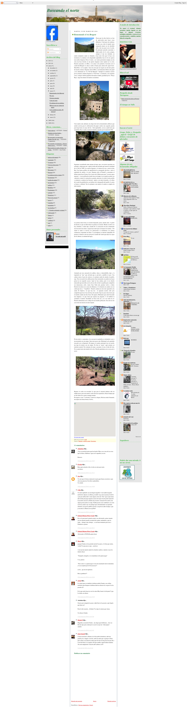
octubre (52, 73)
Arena (79, 581)
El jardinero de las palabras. (57, 103)
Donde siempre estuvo (129, 250)
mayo (51, 86)
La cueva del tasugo (129, 217)
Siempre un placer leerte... (55, 133)
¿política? (50, 220)
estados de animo (52, 180)
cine (49, 223)
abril (51, 88)
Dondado (126, 314)
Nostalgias (51, 195)
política (50, 185)
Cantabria (50, 203)
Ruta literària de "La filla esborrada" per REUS (135, 395)
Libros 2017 (134, 425)
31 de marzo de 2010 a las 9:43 (86, 630)
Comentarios (52, 52)
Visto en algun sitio (53, 165)
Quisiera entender (54, 98)
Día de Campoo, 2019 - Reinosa (135, 365)
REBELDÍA (134, 218)
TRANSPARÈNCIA (129, 170)
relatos (49, 218)
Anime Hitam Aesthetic (129, 289)
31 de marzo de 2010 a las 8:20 (86, 616)
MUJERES (134, 340)
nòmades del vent (128, 417)
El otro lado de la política (130, 423)
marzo (51, 91)
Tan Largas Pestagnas (129, 283)
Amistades (50, 160)
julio (51, 81)
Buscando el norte (63, 10)
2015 (49, 61)
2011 (49, 63)
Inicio (94, 701)
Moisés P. (80, 620)
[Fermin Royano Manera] (52, 40)
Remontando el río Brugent (57, 93)
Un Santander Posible (129, 267)
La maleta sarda (128, 391)
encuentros (51, 205)
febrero (52, 115)
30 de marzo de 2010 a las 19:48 (86, 486)
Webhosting (109, 713)
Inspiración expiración (130, 320)
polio (49, 225)
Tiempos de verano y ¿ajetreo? (131, 232)
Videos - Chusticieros (129, 288)
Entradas (51, 49)
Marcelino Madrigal (129, 205)
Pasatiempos (51, 190)
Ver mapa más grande (79, 437)
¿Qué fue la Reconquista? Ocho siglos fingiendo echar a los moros (131, 199)
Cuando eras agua (127, 321)
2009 (49, 120)
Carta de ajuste (53, 100)
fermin (58, 234)
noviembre (53, 70)
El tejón (80, 464)
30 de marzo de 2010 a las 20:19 (86, 512)
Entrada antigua (112, 701)
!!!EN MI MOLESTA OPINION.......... (129, 300)
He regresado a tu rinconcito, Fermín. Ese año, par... (55, 138)
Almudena (81, 449)
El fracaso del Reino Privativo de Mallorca (135, 258)
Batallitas (50, 187)
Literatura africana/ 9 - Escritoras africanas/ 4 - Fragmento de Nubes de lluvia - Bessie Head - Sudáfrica (131, 381)
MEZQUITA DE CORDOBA (135, 304)
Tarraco (50, 215)
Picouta (133, 352)
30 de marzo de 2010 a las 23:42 (86, 597)
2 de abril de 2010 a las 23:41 (85, 648)
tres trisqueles (127, 326)
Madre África (127, 375)
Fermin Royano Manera (52, 24)
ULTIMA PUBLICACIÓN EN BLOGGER (135, 329)
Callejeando (51, 213)
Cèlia (79, 490)
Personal (50, 172)
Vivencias (50, 162)
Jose (79, 476)
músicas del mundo (53, 157)
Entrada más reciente (76, 701)
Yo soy (132, 238)
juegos (49, 200)
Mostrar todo (138, 436)
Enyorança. (126, 418)
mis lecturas (51, 182)
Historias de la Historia (129, 196)
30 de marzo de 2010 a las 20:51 (86, 528)
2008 (49, 123)
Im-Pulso (126, 255)
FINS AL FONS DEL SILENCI (135, 172)
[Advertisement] (93, 26)
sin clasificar (51, 208)
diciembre (53, 68)
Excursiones (51, 177)
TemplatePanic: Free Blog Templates (92, 713)
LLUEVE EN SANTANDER (134, 186)
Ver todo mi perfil (61, 236)
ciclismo (50, 192)
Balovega (126, 338)
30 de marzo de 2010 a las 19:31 (86, 473)
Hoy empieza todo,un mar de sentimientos (131, 404)
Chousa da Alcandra (129, 350)
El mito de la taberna (129, 363)
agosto (52, 78)
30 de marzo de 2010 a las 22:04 (86, 577)
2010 (49, 66)
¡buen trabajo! (51, 130)
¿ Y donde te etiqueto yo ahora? (56, 210)
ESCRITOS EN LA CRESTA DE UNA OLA (130, 183)
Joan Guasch (81, 634)
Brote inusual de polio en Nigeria (130, 99)
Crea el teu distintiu (50, 41)
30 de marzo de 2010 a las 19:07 (86, 461)
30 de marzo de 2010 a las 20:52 (86, 538)
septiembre (53, 76)
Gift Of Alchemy (127, 295)
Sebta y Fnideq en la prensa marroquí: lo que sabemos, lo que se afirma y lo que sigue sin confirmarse (131, 209)
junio (51, 83)
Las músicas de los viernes (55, 175)
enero (51, 117)
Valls (49, 167)
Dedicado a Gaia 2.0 (129, 249)
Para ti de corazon (52, 198)
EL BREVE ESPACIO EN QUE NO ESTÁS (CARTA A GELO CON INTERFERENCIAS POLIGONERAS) (131, 273)
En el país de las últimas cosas (130, 229)
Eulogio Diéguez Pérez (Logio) (86, 516)
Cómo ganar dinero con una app (131, 315)
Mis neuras (51, 170)
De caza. (52, 96)
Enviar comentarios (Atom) (86, 705)
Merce (79, 541)
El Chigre (126, 294)
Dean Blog (126, 237)
